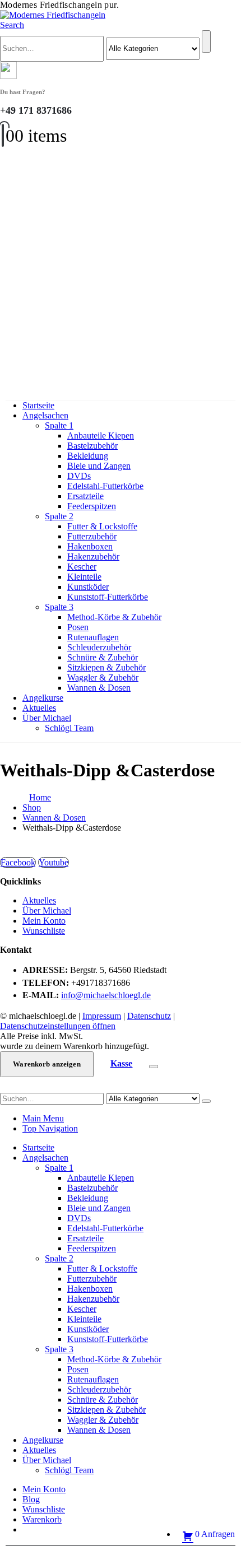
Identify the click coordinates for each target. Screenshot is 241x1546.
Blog (31, 1499)
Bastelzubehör (92, 445)
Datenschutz (149, 1016)
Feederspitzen (91, 506)
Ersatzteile (85, 496)
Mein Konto (44, 920)
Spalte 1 (59, 425)
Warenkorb (42, 1519)
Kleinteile (84, 576)
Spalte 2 (59, 516)
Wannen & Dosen (99, 687)
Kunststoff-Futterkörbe (107, 597)
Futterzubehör (92, 536)
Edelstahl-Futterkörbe (105, 486)
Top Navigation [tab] (50, 1128)
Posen (78, 627)
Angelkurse (42, 697)
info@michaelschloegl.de (106, 995)
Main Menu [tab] (43, 1118)
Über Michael (46, 718)
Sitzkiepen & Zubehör (106, 667)
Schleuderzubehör (99, 647)
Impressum (101, 1016)
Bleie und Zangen (99, 466)
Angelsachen (45, 415)
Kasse (121, 1063)
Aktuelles (39, 708)
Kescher (81, 566)
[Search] (206, 41)
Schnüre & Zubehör (102, 657)
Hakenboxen (90, 546)
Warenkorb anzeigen (46, 1064)
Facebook (18, 862)
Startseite (38, 405)
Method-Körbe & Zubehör (114, 617)
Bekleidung (87, 455)
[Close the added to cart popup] (153, 1066)
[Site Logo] (52, 15)
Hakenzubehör (93, 556)
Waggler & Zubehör (102, 677)
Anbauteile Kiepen (100, 435)
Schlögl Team (69, 728)
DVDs (79, 476)
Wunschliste (43, 930)
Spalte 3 (59, 607)
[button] (12, 25)
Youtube (53, 862)
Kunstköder (88, 587)
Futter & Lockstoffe (102, 526)
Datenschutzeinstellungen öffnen (57, 1026)
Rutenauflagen (93, 637)
